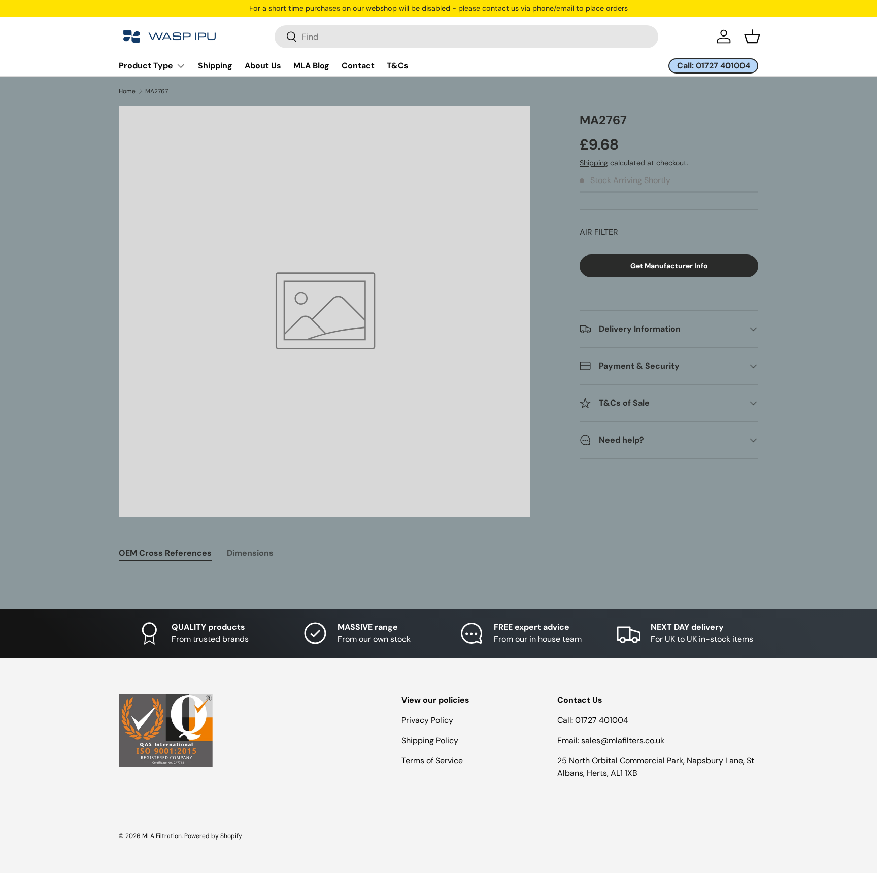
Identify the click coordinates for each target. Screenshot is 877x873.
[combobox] (466, 36)
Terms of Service (432, 760)
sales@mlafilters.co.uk (622, 740)
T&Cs (398, 65)
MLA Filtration (162, 836)
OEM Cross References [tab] (165, 553)
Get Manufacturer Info (669, 265)
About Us (263, 65)
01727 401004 (601, 720)
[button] (752, 36)
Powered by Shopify (213, 836)
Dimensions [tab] (250, 553)
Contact (358, 65)
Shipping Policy (429, 740)
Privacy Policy (427, 720)
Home (127, 91)
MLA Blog (311, 65)
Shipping (215, 65)
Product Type (146, 65)
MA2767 (156, 91)
